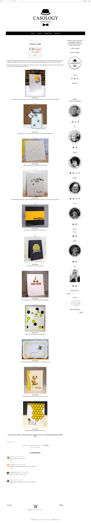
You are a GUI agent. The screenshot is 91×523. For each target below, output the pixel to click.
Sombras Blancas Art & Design (44, 519)
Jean (11, 480)
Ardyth (35, 203)
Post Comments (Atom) (38, 509)
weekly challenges (36, 447)
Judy (35, 338)
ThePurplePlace (13, 472)
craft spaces (74, 300)
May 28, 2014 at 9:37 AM (20, 464)
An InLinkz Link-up (11, 442)
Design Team (48, 33)
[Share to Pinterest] (48, 445)
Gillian (35, 235)
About (39, 33)
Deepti (39, 69)
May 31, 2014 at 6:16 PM (23, 472)
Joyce (35, 304)
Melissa (35, 137)
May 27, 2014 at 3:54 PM (18, 456)
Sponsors (57, 33)
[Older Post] (61, 505)
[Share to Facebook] (46, 445)
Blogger (58, 519)
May (35, 400)
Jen (35, 270)
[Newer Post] (9, 505)
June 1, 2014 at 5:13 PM (18, 480)
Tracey (35, 169)
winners (74, 305)
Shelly (11, 456)
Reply (11, 460)
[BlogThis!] (44, 445)
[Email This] (43, 445)
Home (33, 33)
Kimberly (35, 366)
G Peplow (12, 464)
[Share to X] (45, 445)
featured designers (74, 302)
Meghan (35, 103)
